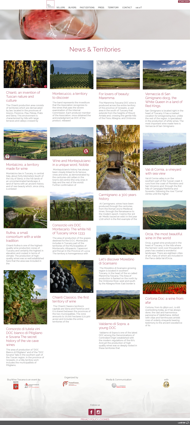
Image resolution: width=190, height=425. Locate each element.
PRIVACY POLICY (89, 419)
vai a (139, 7)
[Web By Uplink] (183, 422)
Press (101, 7)
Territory (113, 7)
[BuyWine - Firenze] (50, 7)
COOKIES (104, 419)
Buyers (72, 7)
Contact (127, 7)
